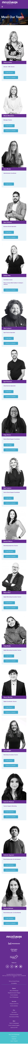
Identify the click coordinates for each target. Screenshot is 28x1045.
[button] (9, 179)
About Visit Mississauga (14, 1034)
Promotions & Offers (14, 1016)
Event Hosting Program (14, 1025)
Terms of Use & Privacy (14, 981)
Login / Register (14, 1041)
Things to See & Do (14, 1003)
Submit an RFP (14, 1027)
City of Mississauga (14, 997)
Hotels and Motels (14, 1014)
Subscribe (14, 1038)
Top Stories (14, 1012)
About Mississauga (14, 990)
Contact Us (14, 1036)
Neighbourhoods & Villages (14, 992)
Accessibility (14, 983)
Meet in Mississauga (14, 1023)
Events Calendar (14, 995)
